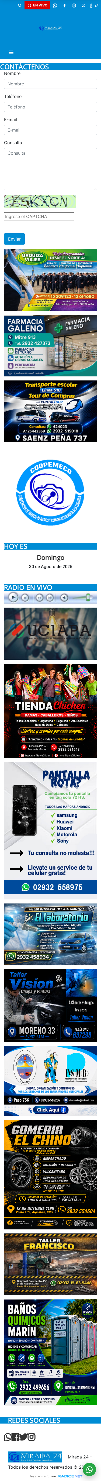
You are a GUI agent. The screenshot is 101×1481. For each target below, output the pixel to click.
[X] (83, 5)
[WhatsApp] (55, 5)
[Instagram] (73, 5)
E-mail (10, 119)
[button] (19, 5)
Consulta (13, 142)
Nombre (12, 73)
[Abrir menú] (11, 52)
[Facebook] (64, 5)
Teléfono (13, 96)
